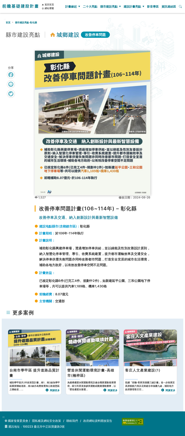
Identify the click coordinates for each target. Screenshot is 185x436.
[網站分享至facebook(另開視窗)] (11, 77)
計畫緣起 (71, 6)
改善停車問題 (95, 35)
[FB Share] (11, 75)
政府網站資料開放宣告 (97, 421)
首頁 (8, 22)
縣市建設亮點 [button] (109, 6)
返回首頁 (49, 4)
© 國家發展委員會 (16, 421)
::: (5, 19)
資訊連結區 (169, 6)
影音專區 (153, 6)
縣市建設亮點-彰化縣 (26, 22)
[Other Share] (11, 94)
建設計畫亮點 (132, 6)
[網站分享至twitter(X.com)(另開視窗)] (11, 96)
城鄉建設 (68, 34)
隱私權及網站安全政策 (46, 421)
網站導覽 (49, 8)
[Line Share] (11, 84)
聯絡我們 (72, 421)
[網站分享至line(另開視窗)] (11, 87)
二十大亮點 (90, 6)
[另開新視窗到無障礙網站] (133, 421)
